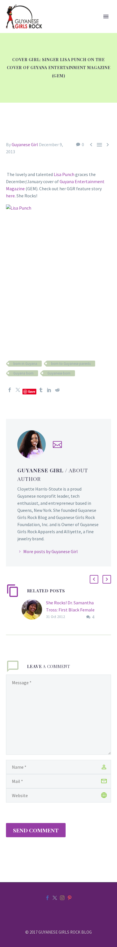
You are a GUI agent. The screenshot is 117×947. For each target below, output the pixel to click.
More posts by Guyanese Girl (50, 551)
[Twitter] (18, 390)
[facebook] (47, 898)
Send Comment (35, 830)
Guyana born (23, 373)
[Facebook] (9, 390)
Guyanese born (58, 373)
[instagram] (62, 898)
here (10, 196)
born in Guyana (25, 363)
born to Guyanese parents (71, 363)
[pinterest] (69, 898)
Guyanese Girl (25, 144)
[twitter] (55, 898)
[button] (94, 579)
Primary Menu (106, 16)
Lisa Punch (64, 174)
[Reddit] (57, 390)
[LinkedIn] (49, 390)
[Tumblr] (41, 390)
